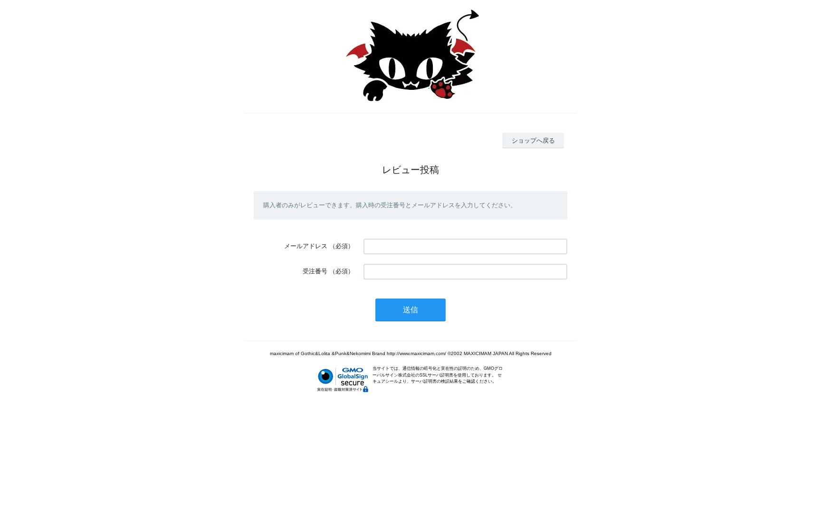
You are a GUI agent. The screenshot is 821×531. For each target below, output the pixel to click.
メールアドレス (305, 246)
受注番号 (315, 271)
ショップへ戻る (533, 140)
